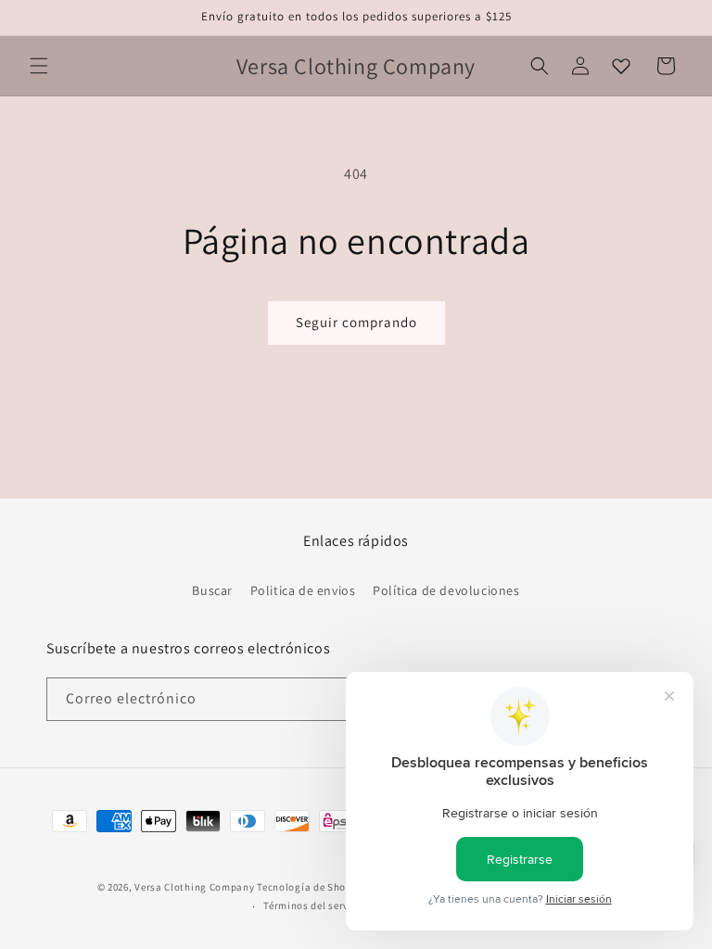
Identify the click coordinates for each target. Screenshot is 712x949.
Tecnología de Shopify (310, 886)
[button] (39, 65)
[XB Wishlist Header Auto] (621, 65)
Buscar (212, 590)
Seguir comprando (356, 322)
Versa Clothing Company (194, 886)
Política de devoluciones (446, 590)
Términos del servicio (315, 905)
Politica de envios (303, 590)
